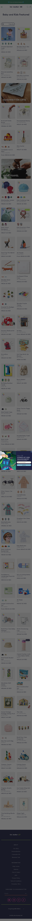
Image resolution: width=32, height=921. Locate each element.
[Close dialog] (31, 451)
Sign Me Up (24, 465)
